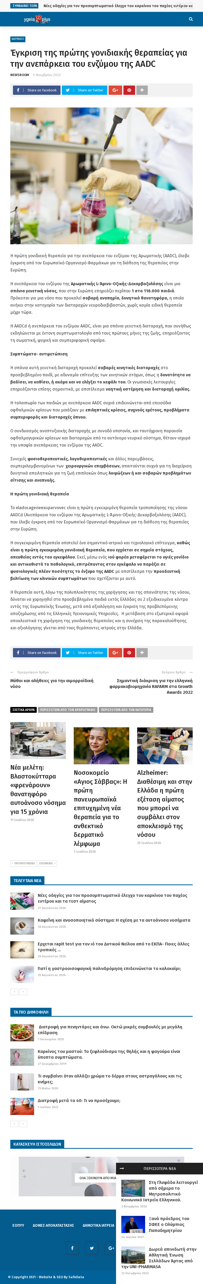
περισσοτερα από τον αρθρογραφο (67, 710)
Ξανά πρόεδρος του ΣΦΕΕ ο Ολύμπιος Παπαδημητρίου (169, 1224)
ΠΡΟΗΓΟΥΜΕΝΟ (25, 863)
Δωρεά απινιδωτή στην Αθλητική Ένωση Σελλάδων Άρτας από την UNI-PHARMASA (158, 1257)
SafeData (76, 1277)
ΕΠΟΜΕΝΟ (46, 863)
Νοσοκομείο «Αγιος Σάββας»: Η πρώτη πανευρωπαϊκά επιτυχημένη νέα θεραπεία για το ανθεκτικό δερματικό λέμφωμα (100, 808)
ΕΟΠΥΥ (18, 1225)
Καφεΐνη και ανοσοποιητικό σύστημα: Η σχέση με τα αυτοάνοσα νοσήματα (114, 920)
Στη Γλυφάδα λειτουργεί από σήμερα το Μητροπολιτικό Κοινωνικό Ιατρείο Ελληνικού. (159, 1191)
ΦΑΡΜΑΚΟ (18, 39)
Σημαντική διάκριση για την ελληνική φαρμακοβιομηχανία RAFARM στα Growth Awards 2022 (151, 686)
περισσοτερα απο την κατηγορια (126, 710)
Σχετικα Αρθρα (23, 710)
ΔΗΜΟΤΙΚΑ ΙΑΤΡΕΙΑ (98, 1225)
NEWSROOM (19, 75)
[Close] (122, 1168)
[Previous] (14, 992)
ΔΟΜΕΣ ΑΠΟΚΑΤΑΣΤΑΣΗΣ (53, 1225)
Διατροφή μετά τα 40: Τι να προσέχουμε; (79, 1100)
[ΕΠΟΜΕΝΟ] (23, 992)
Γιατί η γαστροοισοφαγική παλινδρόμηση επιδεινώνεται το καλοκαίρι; (109, 968)
